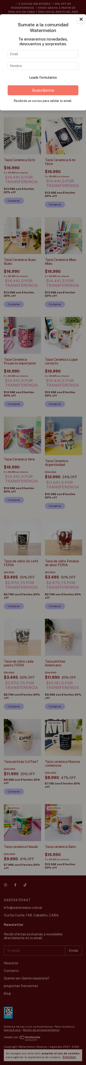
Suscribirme (43, 90)
